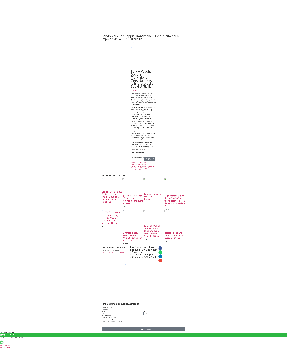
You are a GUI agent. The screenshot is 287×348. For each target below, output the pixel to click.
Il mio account (123, 252)
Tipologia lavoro (106, 315)
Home (103, 43)
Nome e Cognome (107, 307)
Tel (144, 311)
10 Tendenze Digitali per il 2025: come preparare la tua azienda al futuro (112, 219)
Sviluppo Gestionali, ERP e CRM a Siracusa (153, 196)
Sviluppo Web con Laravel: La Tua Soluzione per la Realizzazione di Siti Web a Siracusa (153, 231)
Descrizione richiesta (107, 319)
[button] (133, 158)
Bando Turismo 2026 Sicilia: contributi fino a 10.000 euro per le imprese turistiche (112, 197)
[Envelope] (160, 260)
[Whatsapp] (160, 252)
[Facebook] (160, 248)
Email (103, 311)
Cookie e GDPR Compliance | (110, 252)
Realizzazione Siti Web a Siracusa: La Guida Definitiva (173, 235)
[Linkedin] (160, 256)
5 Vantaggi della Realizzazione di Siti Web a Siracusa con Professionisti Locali (132, 237)
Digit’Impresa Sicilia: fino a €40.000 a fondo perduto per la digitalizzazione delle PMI (174, 200)
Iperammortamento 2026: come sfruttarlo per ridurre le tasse (133, 199)
